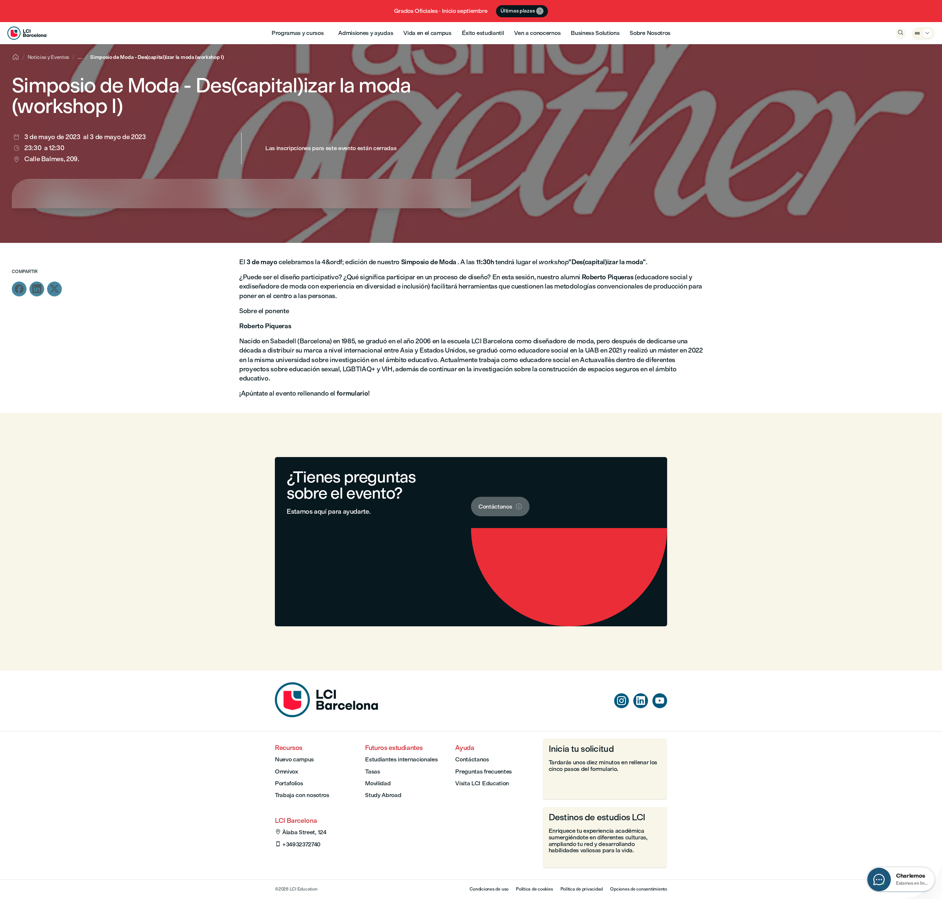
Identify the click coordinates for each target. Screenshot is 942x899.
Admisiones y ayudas (365, 32)
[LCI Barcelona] (26, 33)
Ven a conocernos (537, 32)
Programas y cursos (297, 32)
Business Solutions (595, 32)
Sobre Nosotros (650, 32)
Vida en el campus (427, 32)
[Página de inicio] (326, 715)
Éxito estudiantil (483, 32)
